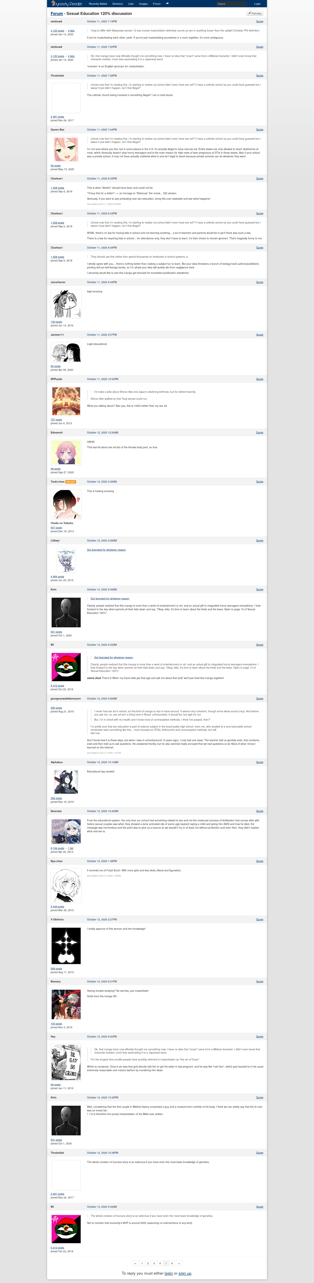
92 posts (56, 165)
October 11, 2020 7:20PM (102, 47)
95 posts (56, 366)
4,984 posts (57, 576)
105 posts (56, 1023)
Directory (117, 3)
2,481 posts (57, 116)
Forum (157, 3)
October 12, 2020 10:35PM (102, 1097)
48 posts (56, 468)
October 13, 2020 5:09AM (102, 1206)
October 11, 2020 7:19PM (102, 21)
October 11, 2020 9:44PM (102, 282)
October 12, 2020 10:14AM (102, 762)
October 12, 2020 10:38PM (102, 1152)
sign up (185, 1273)
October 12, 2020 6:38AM (102, 589)
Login (257, 3)
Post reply (256, 13)
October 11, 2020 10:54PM (102, 379)
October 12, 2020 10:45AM (102, 811)
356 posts (56, 798)
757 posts (56, 419)
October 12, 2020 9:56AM (102, 698)
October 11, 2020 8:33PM (102, 178)
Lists (131, 3)
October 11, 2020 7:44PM (102, 129)
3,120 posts (57, 30)
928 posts (56, 968)
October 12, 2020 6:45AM (102, 644)
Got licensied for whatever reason (106, 549)
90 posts (56, 1084)
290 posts (56, 708)
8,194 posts (57, 848)
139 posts (56, 321)
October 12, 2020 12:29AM (102, 432)
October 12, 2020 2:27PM (102, 919)
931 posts (56, 631)
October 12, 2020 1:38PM (102, 861)
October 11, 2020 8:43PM (102, 213)
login (169, 1273)
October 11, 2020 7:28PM (102, 75)
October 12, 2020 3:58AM (102, 540)
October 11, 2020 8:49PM (102, 247)
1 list (70, 848)
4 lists (71, 30)
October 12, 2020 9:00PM (102, 1036)
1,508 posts (57, 187)
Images (143, 3)
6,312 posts (57, 685)
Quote (259, 21)
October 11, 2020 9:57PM (102, 334)
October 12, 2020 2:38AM (102, 481)
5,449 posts (57, 906)
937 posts (56, 527)
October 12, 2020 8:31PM (102, 981)
